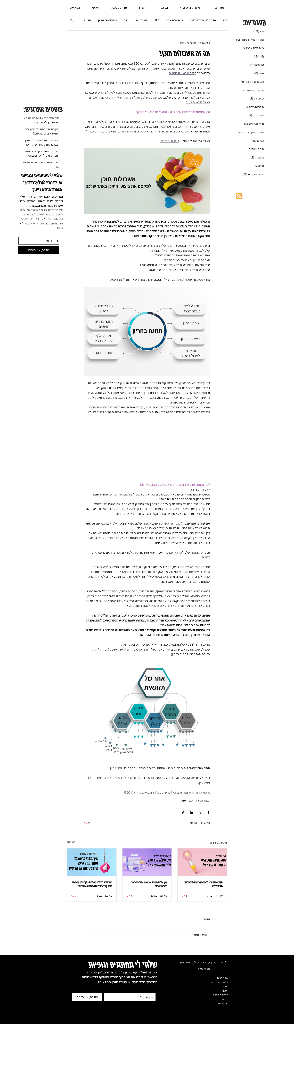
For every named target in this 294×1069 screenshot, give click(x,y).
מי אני (225, 999)
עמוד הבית (222, 978)
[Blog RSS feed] (239, 196)
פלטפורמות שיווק (107, 20)
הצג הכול (71, 842)
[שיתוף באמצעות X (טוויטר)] (200, 812)
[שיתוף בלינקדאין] (191, 812)
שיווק (126, 20)
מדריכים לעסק (220, 995)
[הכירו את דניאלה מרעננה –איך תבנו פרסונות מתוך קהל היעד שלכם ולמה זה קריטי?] (91, 862)
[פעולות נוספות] (86, 43)
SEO (156, 20)
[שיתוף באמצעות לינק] (183, 812)
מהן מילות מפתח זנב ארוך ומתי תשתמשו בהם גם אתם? (149, 884)
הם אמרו (223, 986)
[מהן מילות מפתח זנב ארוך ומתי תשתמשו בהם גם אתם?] (147, 862)
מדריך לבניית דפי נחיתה (203, 20)
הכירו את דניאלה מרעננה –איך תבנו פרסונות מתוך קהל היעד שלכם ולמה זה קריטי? (92, 884)
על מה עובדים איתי (218, 982)
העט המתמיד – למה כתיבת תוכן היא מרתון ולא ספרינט (204, 884)
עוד (89, 20)
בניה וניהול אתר (174, 20)
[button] (71, 20)
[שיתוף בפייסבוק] (208, 812)
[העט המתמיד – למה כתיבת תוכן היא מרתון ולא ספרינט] (202, 862)
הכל (225, 20)
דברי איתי (223, 1003)
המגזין (225, 990)
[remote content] (147, 448)
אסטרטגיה (142, 20)
